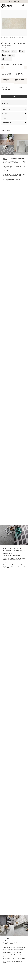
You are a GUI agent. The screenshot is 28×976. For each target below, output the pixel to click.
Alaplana (3, 42)
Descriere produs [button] (6, 109)
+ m (25, 67)
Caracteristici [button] (5, 118)
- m (3, 67)
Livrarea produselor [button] (6, 122)
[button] (20, 6)
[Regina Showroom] (7, 6)
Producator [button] (4, 113)
